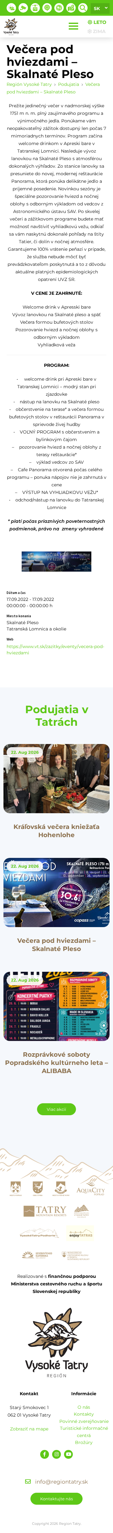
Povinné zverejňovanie (84, 1421)
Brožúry (84, 1442)
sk (97, 8)
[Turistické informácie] (59, 8)
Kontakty (84, 1414)
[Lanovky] (35, 8)
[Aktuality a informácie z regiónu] (47, 8)
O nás (84, 1407)
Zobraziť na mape (29, 1429)
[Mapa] (71, 8)
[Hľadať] (83, 8)
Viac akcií (56, 1109)
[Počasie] (11, 8)
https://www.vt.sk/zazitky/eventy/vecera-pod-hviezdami (55, 650)
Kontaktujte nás (56, 1498)
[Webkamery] (23, 8)
